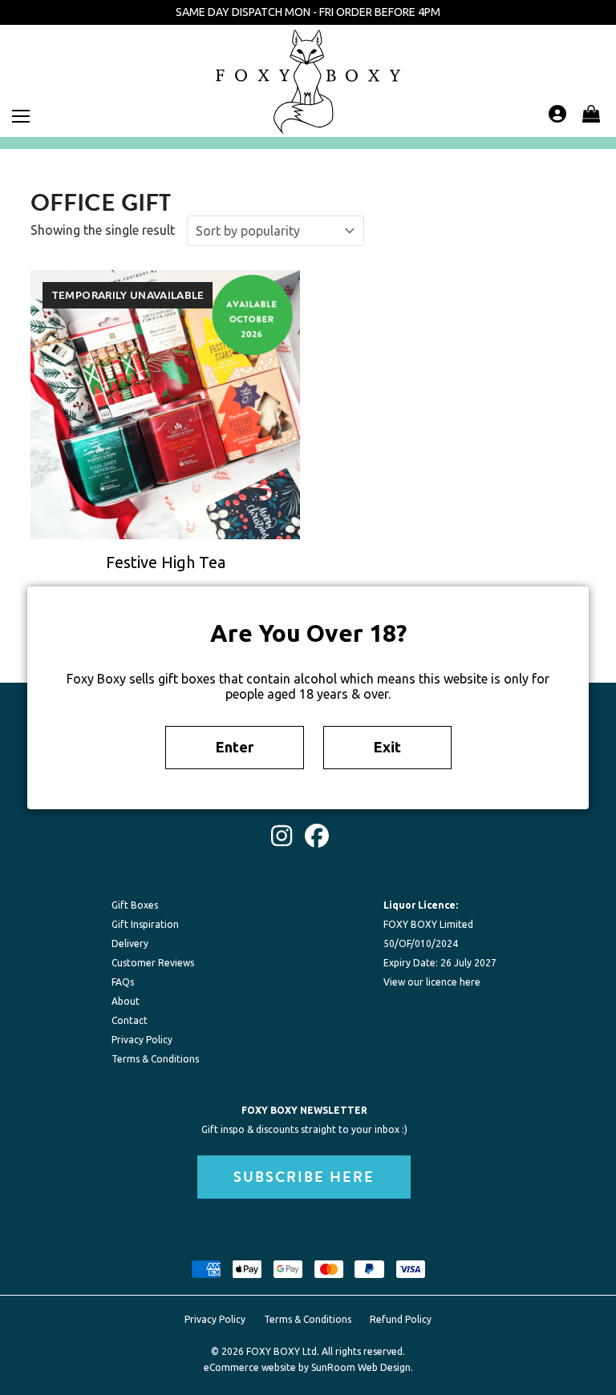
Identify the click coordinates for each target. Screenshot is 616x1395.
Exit (387, 747)
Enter (234, 747)
